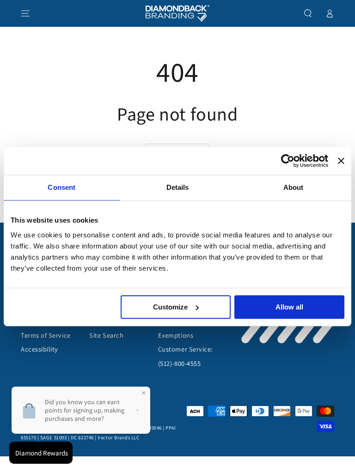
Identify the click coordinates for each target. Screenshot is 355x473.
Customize (170, 307)
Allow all (289, 307)
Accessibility (39, 349)
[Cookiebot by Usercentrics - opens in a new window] (287, 161)
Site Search (106, 335)
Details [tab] (177, 187)
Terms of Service (46, 335)
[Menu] (26, 13)
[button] (308, 13)
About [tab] (293, 187)
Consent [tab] (61, 187)
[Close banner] (341, 161)
